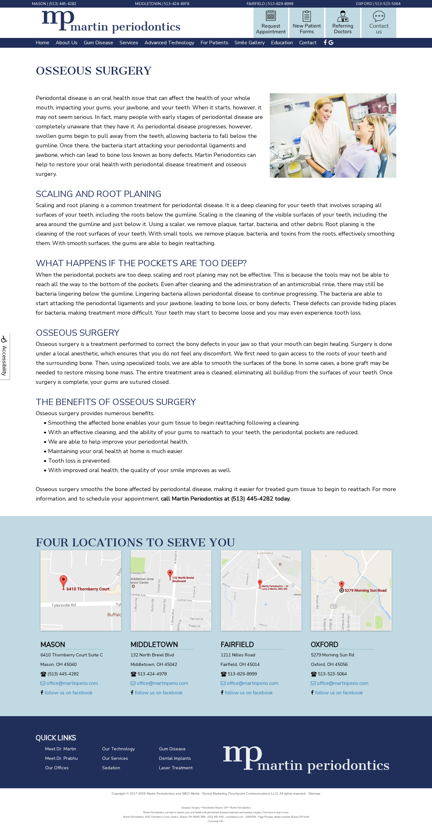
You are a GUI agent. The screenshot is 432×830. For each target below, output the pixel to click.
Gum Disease (98, 42)
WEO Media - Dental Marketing (204, 793)
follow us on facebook (67, 693)
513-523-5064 (387, 3)
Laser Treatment (176, 768)
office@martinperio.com (71, 683)
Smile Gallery (250, 42)
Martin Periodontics (161, 793)
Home (42, 42)
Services (129, 42)
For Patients (214, 42)
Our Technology (118, 749)
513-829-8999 (280, 3)
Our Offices (57, 768)
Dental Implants (175, 758)
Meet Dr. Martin (60, 749)
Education (282, 42)
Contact (308, 42)
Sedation (111, 768)
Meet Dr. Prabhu (61, 758)
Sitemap (314, 793)
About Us (66, 42)
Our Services (115, 758)
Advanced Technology (169, 42)
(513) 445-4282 (62, 3)
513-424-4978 (176, 3)
